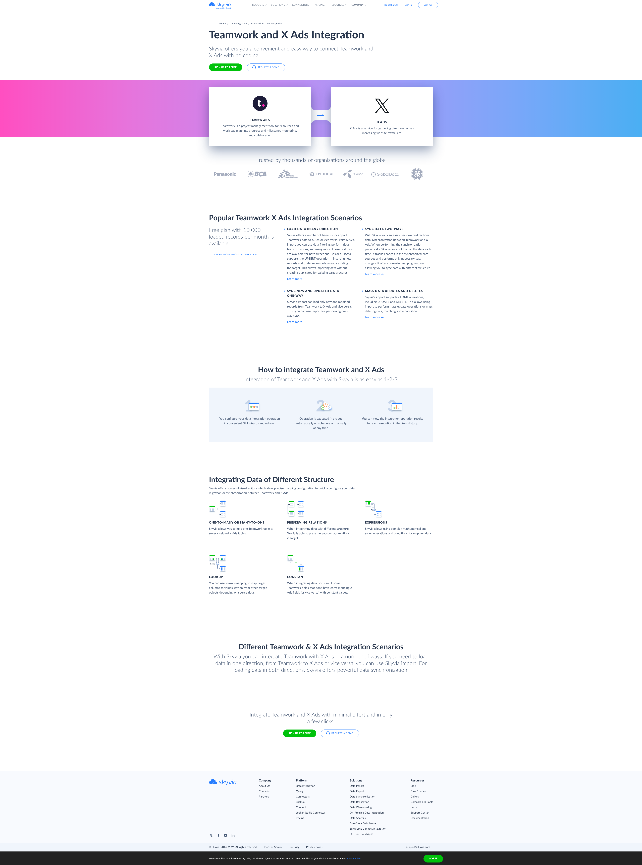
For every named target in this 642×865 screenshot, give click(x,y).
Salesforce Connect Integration (368, 828)
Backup (300, 802)
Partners (264, 796)
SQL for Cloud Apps (361, 834)
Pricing (300, 818)
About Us (264, 786)
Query (299, 791)
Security (294, 847)
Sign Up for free (226, 67)
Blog (413, 786)
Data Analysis (358, 818)
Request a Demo (268, 67)
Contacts (264, 791)
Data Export (357, 791)
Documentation (420, 818)
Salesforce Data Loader (363, 823)
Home (222, 24)
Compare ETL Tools (422, 802)
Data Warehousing (361, 807)
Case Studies (418, 791)
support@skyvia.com (418, 847)
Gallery (415, 796)
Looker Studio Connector (310, 812)
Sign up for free (300, 733)
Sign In (408, 5)
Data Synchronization (362, 796)
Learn (414, 807)
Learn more (294, 278)
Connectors (303, 796)
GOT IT (433, 858)
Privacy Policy (314, 847)
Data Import (357, 786)
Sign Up (428, 5)
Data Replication (359, 802)
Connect (301, 807)
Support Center (420, 812)
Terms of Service (273, 847)
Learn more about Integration (235, 254)
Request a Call (391, 5)
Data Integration (238, 24)
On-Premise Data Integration (367, 812)
